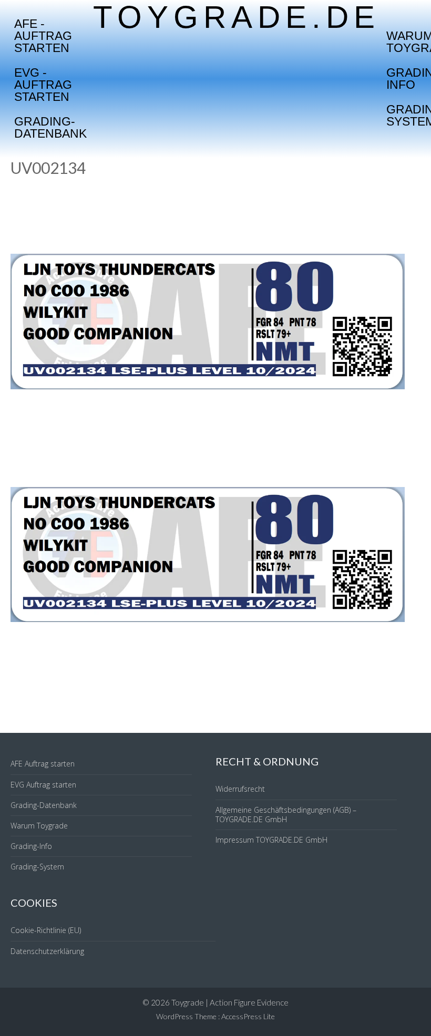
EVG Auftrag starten (43, 785)
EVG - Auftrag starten (43, 84)
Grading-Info (31, 846)
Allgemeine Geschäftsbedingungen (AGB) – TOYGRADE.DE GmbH (286, 814)
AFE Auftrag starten (43, 764)
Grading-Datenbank (50, 127)
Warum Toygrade (39, 826)
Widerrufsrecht (240, 789)
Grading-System (37, 867)
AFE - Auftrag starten (43, 36)
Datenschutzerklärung (47, 951)
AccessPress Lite (248, 1016)
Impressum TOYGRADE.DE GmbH (271, 840)
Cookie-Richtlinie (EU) (46, 930)
